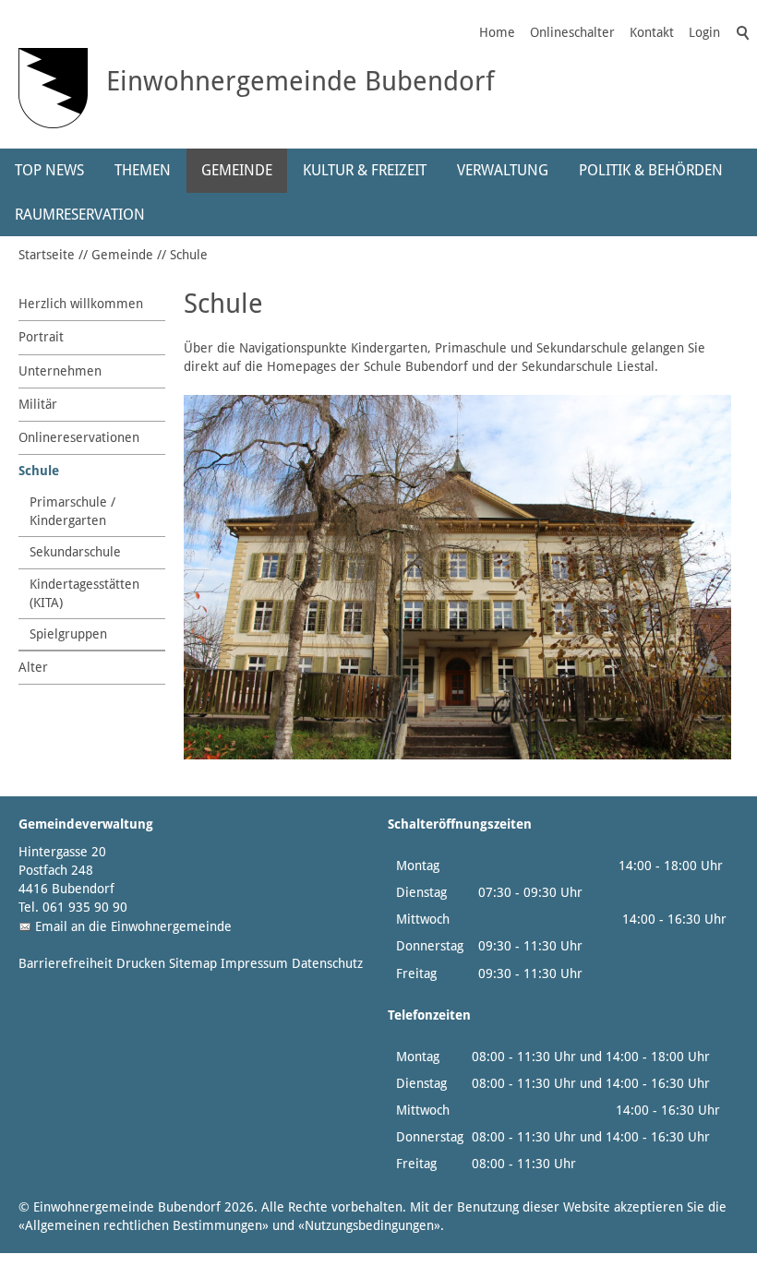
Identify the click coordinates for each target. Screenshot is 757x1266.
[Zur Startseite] (53, 88)
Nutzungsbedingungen (369, 1225)
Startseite (46, 254)
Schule (189, 254)
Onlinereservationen (78, 437)
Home (497, 32)
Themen (142, 170)
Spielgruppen (68, 634)
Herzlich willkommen (80, 303)
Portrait (41, 336)
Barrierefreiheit (65, 963)
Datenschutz (327, 963)
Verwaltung (502, 170)
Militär (37, 404)
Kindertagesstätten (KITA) (84, 593)
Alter (33, 667)
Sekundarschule (75, 551)
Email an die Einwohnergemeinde (133, 926)
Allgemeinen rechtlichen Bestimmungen (143, 1225)
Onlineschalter (572, 32)
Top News (49, 170)
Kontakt (652, 32)
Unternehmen (60, 371)
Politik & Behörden (651, 170)
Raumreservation (80, 214)
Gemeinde (236, 170)
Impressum (254, 963)
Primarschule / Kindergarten (72, 511)
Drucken (140, 963)
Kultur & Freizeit (365, 170)
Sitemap (193, 963)
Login (704, 32)
